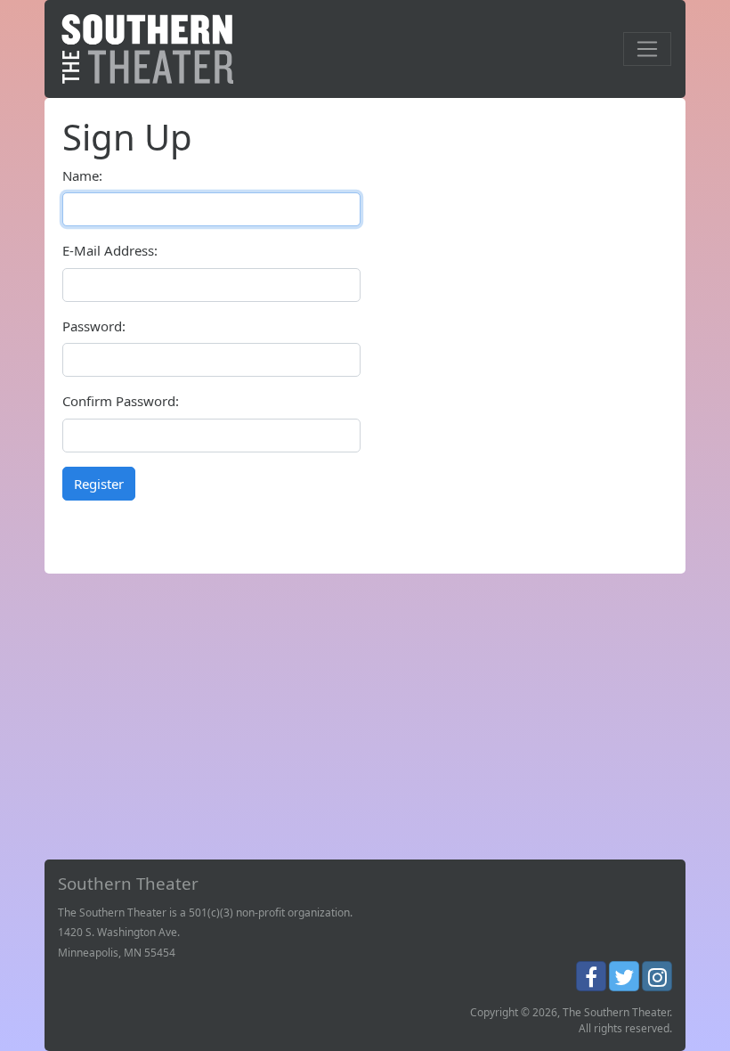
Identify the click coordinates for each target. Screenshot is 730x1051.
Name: (82, 175)
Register (99, 484)
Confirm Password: (120, 401)
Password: (94, 326)
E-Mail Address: (110, 250)
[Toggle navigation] (647, 49)
